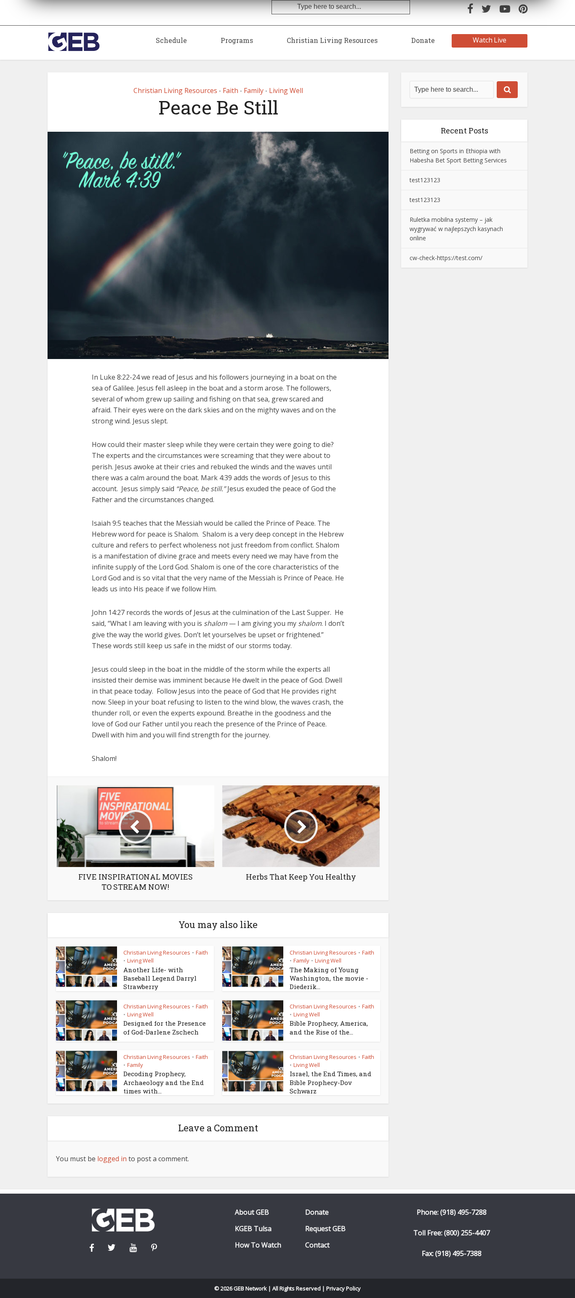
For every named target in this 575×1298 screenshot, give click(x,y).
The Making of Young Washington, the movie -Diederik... (329, 978)
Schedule (171, 40)
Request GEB (325, 1229)
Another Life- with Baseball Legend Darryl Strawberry (160, 978)
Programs (237, 40)
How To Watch (258, 1245)
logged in (112, 1158)
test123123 (425, 180)
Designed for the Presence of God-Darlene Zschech (164, 1027)
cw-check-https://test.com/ (446, 258)
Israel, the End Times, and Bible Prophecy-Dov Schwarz (330, 1082)
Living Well (286, 90)
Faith (230, 90)
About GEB (252, 1212)
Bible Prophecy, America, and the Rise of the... (329, 1027)
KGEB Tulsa (253, 1229)
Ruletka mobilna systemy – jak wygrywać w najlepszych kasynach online (456, 228)
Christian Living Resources (332, 40)
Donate (423, 40)
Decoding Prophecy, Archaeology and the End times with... (163, 1082)
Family (254, 90)
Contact (317, 1245)
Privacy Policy (343, 1288)
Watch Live (490, 40)
